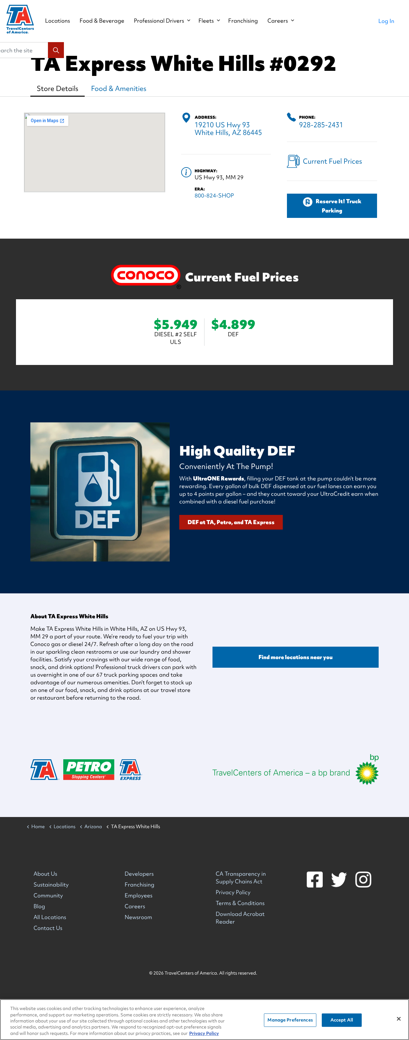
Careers (277, 20)
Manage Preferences (290, 1020)
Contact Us (48, 928)
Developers (139, 873)
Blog (39, 906)
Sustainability (51, 884)
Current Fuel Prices (332, 161)
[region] (204, 1019)
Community (48, 895)
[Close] (399, 1019)
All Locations (50, 917)
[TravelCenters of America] (20, 19)
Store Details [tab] (57, 88)
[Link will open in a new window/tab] (295, 769)
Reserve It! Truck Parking (338, 205)
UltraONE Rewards (218, 478)
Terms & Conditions (240, 903)
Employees (138, 895)
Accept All (341, 1020)
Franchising (243, 20)
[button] (56, 50)
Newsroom (138, 917)
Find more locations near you (296, 657)
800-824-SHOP (214, 195)
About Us (45, 873)
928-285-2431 (321, 125)
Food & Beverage (102, 20)
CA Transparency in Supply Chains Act (241, 877)
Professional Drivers (159, 20)
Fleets (206, 20)
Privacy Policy (233, 892)
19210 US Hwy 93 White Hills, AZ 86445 (228, 128)
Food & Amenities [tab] (118, 88)
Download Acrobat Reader (240, 917)
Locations (57, 20)
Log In (386, 21)
